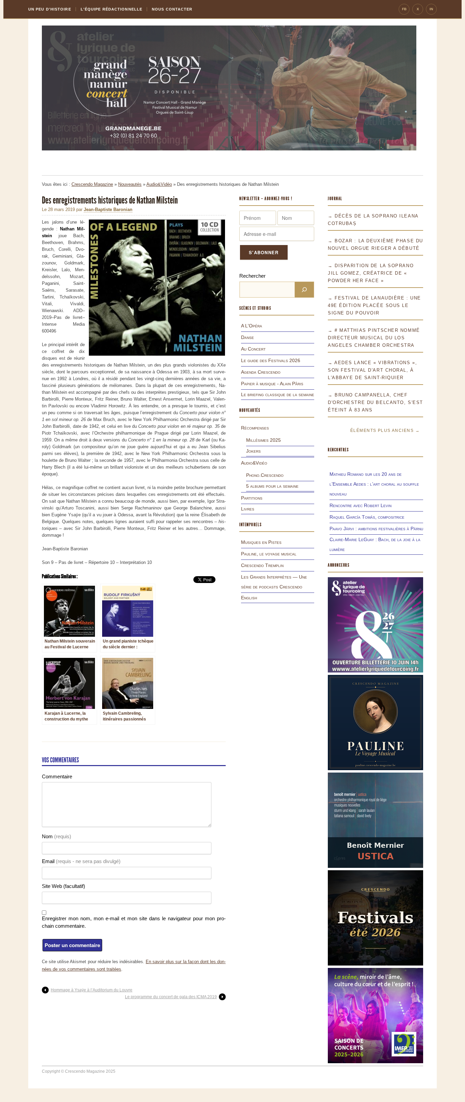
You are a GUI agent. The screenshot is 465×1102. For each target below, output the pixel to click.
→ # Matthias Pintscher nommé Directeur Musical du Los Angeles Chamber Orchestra (374, 338)
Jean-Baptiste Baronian (108, 209)
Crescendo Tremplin (262, 565)
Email (81, 861)
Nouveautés (130, 184)
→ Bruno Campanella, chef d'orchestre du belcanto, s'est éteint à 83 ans (375, 402)
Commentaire (57, 776)
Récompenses (255, 428)
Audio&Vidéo (159, 184)
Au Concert (253, 349)
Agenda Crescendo (260, 372)
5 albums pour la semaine (272, 486)
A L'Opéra (251, 325)
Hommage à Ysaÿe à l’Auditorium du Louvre (91, 990)
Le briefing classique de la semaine (277, 394)
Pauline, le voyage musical (268, 553)
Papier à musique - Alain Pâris (272, 383)
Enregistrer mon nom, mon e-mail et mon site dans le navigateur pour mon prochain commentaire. (134, 922)
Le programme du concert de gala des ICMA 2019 (171, 996)
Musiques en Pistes (261, 542)
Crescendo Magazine (92, 184)
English (249, 597)
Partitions (251, 498)
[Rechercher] (304, 289)
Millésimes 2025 (263, 440)
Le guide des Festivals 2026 (270, 360)
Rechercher (252, 276)
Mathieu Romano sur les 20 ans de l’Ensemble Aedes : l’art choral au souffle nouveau (374, 484)
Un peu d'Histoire (49, 9)
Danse (247, 337)
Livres (247, 509)
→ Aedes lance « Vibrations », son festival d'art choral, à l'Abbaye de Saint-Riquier (372, 370)
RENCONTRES (338, 449)
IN (431, 9)
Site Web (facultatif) (63, 886)
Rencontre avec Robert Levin (360, 505)
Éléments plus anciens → (385, 430)
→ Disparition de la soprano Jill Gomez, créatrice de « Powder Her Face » (371, 273)
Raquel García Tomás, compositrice (367, 517)
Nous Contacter (172, 9)
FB (404, 9)
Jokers (253, 451)
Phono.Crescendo (265, 475)
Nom (56, 836)
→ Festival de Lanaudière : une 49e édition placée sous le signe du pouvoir (374, 305)
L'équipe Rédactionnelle (111, 9)
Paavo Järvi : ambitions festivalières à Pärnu (376, 528)
